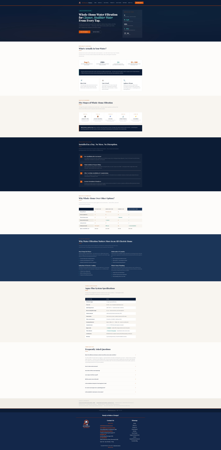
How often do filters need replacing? (92, 370)
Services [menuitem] (99, 2)
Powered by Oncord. (116, 445)
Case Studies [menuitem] (118, 2)
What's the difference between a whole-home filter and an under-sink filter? (100, 355)
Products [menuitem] (112, 2)
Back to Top (110, 447)
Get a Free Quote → (84, 32)
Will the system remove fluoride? (92, 379)
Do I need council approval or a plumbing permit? (95, 387)
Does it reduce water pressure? (91, 366)
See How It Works (96, 32)
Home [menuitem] (95, 2)
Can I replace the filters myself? (91, 375)
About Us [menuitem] (130, 2)
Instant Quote (139, 2)
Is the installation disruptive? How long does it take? (96, 383)
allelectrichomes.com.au (112, 410)
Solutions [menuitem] (106, 2)
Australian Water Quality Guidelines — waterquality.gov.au (105, 402)
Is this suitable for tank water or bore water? (94, 392)
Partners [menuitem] (125, 2)
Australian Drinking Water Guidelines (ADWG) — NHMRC (87, 402)
